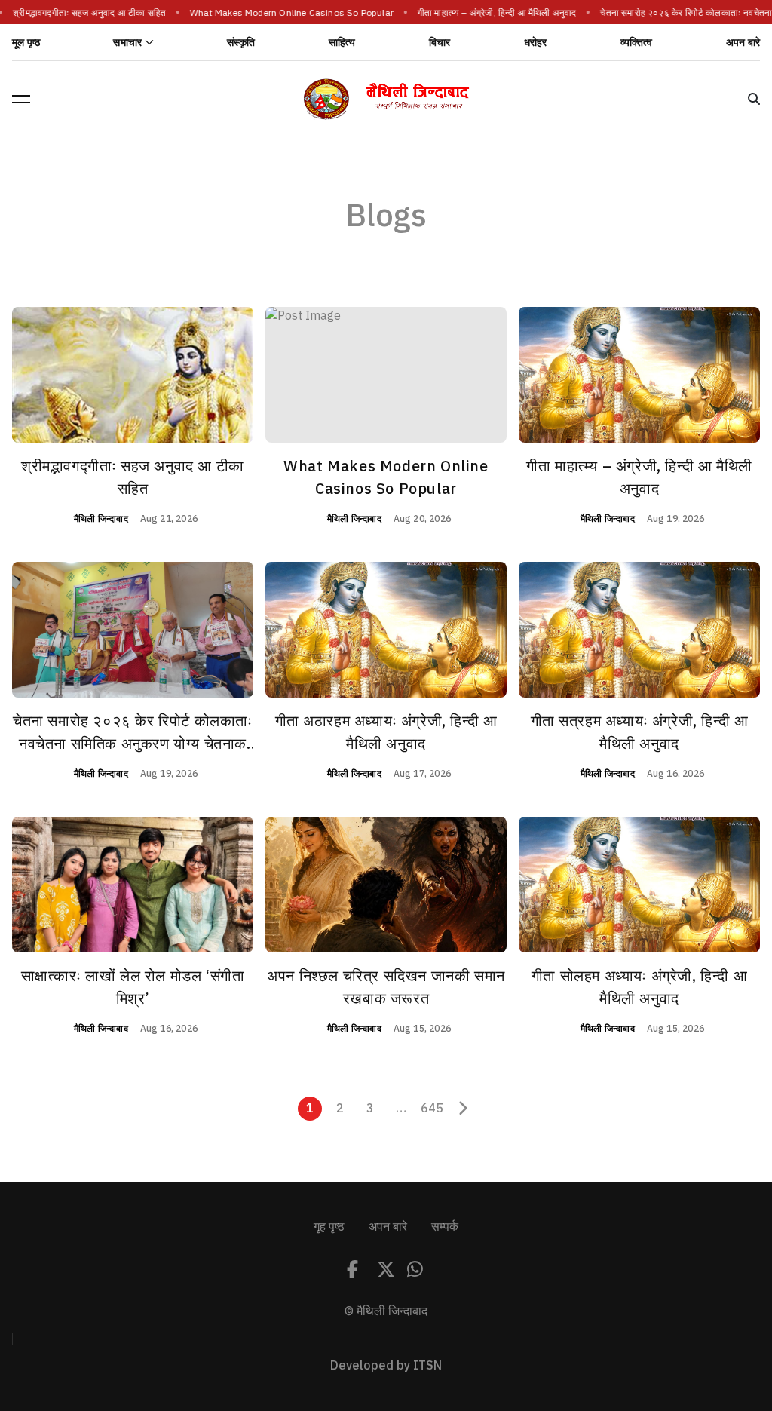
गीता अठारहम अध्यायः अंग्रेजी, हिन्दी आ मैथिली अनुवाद (386, 732)
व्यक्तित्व (636, 43)
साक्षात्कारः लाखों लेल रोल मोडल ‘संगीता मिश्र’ (133, 987)
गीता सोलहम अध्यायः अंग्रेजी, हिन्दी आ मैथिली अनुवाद (639, 987)
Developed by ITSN (386, 1366)
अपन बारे (743, 43)
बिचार (440, 43)
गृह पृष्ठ (329, 1227)
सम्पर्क (444, 1227)
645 (432, 1109)
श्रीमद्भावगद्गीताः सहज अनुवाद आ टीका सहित (78, 13)
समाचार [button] (127, 43)
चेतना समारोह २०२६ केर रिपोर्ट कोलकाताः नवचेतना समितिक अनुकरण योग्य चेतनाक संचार (133, 744)
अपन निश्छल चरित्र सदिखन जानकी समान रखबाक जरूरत (386, 987)
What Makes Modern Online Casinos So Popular (280, 13)
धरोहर (535, 43)
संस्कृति (241, 43)
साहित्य (342, 43)
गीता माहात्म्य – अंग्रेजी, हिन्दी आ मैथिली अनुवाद (485, 13)
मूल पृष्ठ (26, 43)
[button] (21, 99)
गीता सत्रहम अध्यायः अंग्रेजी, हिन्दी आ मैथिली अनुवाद (640, 732)
